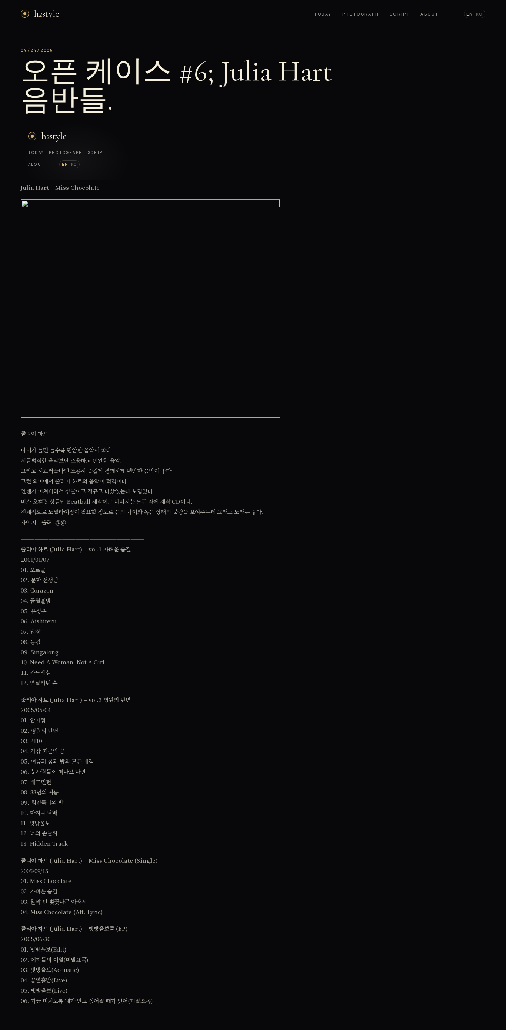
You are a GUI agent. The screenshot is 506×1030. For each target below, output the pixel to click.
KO (479, 14)
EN (469, 14)
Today (323, 14)
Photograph (360, 14)
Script (400, 14)
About (429, 14)
